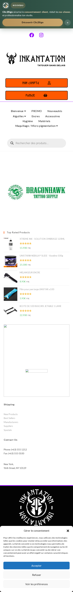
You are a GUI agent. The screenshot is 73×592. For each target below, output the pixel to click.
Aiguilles (18, 116)
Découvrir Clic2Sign (32, 22)
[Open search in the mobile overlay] (36, 143)
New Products (11, 414)
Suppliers (8, 426)
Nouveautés (54, 111)
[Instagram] (41, 35)
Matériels (44, 121)
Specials (8, 430)
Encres (36, 116)
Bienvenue (17, 111)
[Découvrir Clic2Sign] (5, 5)
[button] (68, 530)
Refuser (36, 574)
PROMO (36, 111)
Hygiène (28, 121)
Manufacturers (11, 422)
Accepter (36, 565)
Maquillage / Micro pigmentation (35, 125)
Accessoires (52, 116)
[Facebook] (31, 35)
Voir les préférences (36, 584)
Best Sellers (9, 418)
